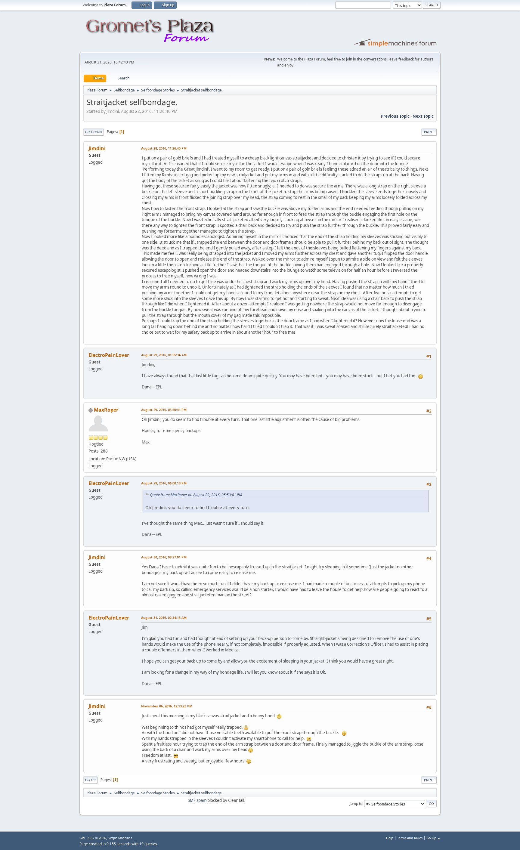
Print (429, 132)
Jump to (356, 803)
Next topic (423, 116)
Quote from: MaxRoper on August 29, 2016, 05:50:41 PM (196, 494)
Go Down (93, 132)
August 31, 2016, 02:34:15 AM (164, 617)
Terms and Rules (409, 838)
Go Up (90, 779)
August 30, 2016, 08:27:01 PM (164, 557)
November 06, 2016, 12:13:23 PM (166, 706)
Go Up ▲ (433, 838)
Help (389, 838)
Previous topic (395, 116)
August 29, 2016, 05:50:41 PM (164, 409)
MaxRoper (106, 409)
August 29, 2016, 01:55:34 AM (164, 355)
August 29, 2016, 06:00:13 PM (164, 483)
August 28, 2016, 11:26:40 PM (164, 148)
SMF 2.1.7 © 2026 (92, 838)
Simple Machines (120, 838)
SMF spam (197, 800)
